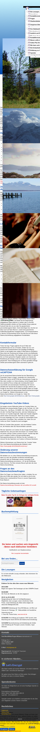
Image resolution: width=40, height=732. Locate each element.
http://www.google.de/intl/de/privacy (14, 396)
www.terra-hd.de (22, 614)
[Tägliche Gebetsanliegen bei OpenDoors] (20, 502)
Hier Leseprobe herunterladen (20, 553)
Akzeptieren (4, 729)
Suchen (22, 563)
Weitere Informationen (6, 731)
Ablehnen (12, 729)
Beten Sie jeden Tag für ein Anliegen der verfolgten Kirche (20, 495)
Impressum (5, 710)
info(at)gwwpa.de (11, 647)
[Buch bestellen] (20, 528)
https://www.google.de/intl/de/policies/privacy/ (13, 446)
